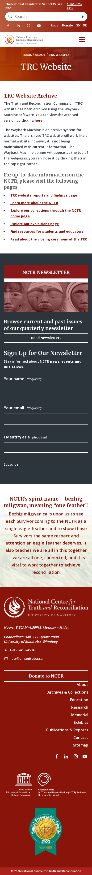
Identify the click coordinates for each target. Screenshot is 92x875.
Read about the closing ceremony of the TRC (48, 239)
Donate (67, 25)
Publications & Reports (67, 730)
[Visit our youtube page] (39, 25)
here (38, 120)
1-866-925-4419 (74, 6)
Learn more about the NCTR (34, 203)
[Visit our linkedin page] (18, 25)
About (82, 684)
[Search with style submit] (83, 16)
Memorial (79, 714)
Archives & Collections (67, 692)
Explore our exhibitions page (34, 224)
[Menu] (82, 39)
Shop (54, 25)
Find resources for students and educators (47, 231)
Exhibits (81, 722)
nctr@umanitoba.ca (26, 658)
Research (79, 707)
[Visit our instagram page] (28, 25)
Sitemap (80, 745)
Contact (80, 737)
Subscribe (11, 464)
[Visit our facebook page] (8, 25)
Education (79, 699)
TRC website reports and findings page (43, 195)
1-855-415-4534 (21, 650)
